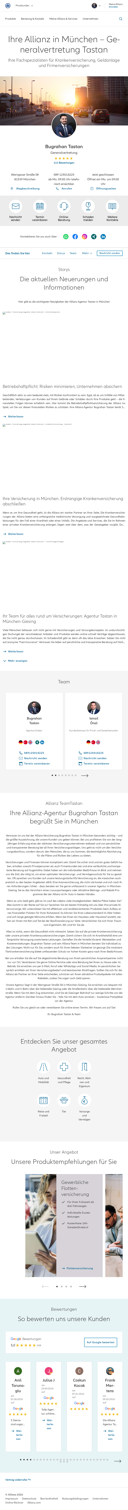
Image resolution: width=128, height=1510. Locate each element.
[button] (64, 125)
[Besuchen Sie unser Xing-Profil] (93, 236)
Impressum (11, 1498)
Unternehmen (100, 1498)
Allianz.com (34, 1502)
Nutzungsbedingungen (75, 1498)
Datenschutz (29, 1498)
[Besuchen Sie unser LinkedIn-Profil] (103, 236)
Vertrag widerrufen (16, 1480)
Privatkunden (22, 5)
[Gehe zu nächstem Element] (86, 775)
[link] (64, 211)
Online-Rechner (14, 1502)
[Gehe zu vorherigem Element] (42, 775)
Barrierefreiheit (49, 1498)
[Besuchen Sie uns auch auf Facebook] (75, 236)
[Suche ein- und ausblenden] (120, 19)
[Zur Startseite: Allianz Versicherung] (7, 5)
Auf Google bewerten (100, 1342)
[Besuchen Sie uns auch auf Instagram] (84, 236)
